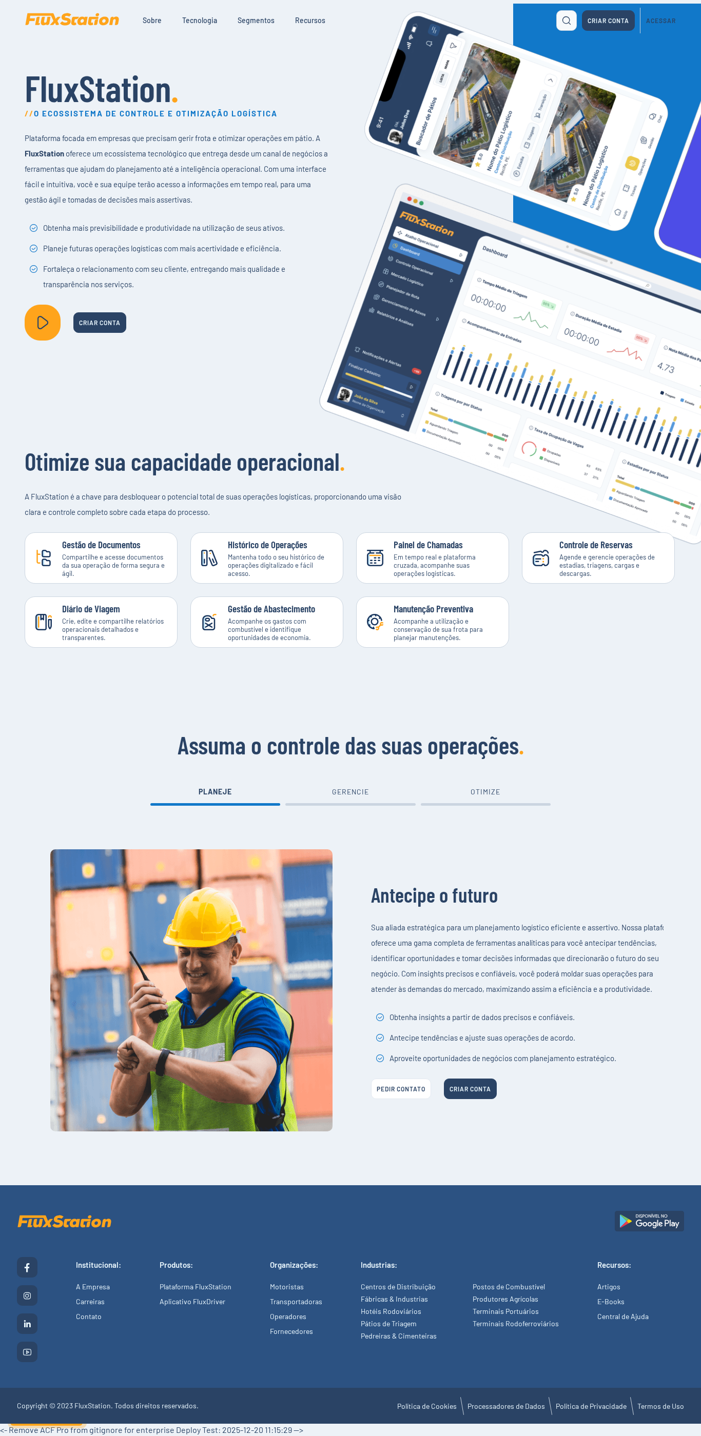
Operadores (288, 1316)
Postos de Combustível (509, 1286)
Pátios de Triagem (389, 1323)
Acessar (661, 20)
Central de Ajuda (623, 1316)
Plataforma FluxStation (195, 1286)
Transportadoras (296, 1301)
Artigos (608, 1286)
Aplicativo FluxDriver (192, 1301)
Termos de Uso (660, 1406)
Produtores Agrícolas (505, 1298)
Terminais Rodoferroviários (516, 1323)
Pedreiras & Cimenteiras (399, 1335)
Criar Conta (608, 20)
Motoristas (287, 1286)
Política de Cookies (427, 1406)
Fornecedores (291, 1331)
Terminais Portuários (506, 1311)
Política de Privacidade (591, 1406)
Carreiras (90, 1301)
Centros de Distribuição (398, 1286)
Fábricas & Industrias (394, 1298)
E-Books (611, 1301)
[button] (215, 798)
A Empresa (93, 1286)
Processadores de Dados (506, 1406)
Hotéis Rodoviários (391, 1311)
